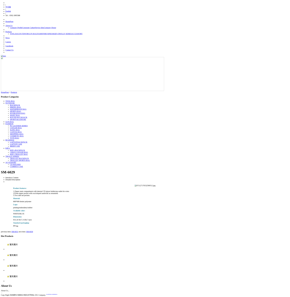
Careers (8, 42)
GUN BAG (32, 34)
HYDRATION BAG (17, 113)
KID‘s (56, 34)
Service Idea (39, 28)
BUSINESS (49, 34)
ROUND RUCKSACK (18, 117)
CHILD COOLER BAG (19, 152)
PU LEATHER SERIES (19, 126)
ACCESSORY (77, 34)
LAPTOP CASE (16, 144)
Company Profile (16, 28)
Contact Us (9, 50)
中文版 (8, 7)
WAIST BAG (15, 115)
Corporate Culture (28, 28)
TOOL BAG (14, 34)
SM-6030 (29, 232)
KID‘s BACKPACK (17, 150)
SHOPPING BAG (16, 134)
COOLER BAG (16, 128)
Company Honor (50, 28)
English (8, 11)
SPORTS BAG (15, 111)
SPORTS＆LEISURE (18, 119)
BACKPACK (15, 105)
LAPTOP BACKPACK (18, 142)
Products (8, 32)
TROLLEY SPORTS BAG (20, 160)
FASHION (41, 34)
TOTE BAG (14, 138)
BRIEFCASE (15, 146)
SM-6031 (14, 232)
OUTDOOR (23, 34)
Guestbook (9, 46)
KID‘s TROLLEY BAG (19, 154)
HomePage (9, 22)
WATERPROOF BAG (18, 109)
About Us (8, 26)
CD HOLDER (15, 164)
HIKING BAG (15, 107)
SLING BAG (15, 130)
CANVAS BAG (16, 132)
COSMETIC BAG (17, 136)
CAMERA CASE (16, 167)
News (7, 38)
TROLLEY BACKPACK (19, 158)
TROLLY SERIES (65, 34)
